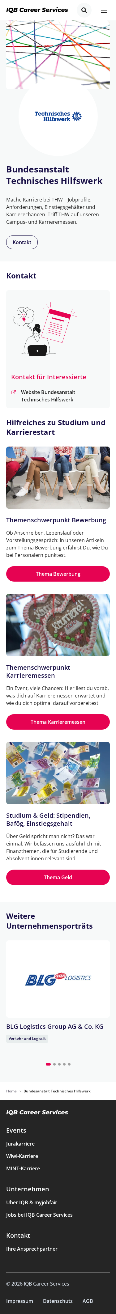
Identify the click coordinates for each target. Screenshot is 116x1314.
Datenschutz (58, 1301)
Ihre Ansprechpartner (32, 1248)
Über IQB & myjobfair (31, 1202)
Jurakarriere (20, 1143)
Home (11, 1091)
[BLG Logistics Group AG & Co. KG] (58, 979)
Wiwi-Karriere (22, 1156)
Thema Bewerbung (58, 573)
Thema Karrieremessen (58, 721)
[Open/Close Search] (84, 10)
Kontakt (22, 242)
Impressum (19, 1301)
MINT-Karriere (23, 1168)
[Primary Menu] (104, 10)
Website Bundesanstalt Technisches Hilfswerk (48, 396)
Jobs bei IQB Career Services (39, 1214)
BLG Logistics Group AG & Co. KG (55, 1026)
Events (16, 1130)
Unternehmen (27, 1189)
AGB (88, 1301)
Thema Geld (58, 877)
